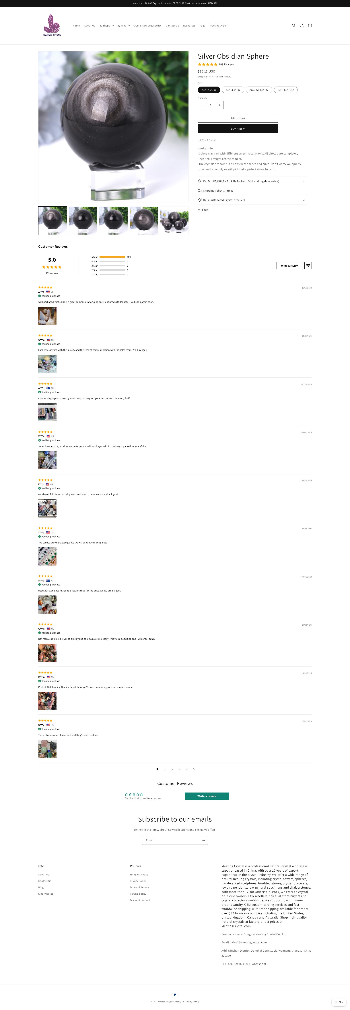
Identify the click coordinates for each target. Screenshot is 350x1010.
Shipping (202, 76)
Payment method (140, 900)
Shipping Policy (139, 874)
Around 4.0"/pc (259, 89)
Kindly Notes (45, 893)
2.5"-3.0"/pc (233, 89)
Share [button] (205, 209)
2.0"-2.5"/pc (209, 89)
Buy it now (238, 128)
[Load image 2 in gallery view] (83, 221)
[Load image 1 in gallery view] (52, 221)
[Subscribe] (204, 840)
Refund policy (138, 893)
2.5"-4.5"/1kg (286, 89)
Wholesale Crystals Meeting (169, 1002)
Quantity (202, 98)
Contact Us (44, 881)
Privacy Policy (138, 881)
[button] (106, 25)
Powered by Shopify (190, 1002)
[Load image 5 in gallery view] (174, 221)
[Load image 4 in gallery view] (144, 221)
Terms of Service (139, 887)
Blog (41, 887)
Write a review (289, 265)
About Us (43, 874)
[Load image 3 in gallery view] (113, 221)
